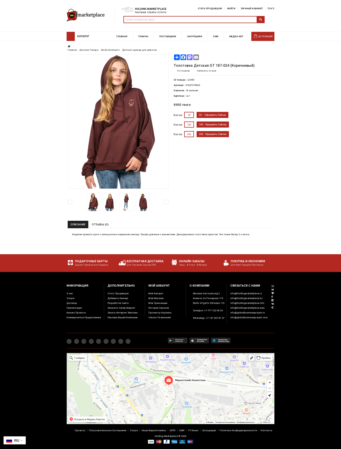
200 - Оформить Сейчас (213, 134)
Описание (78, 224)
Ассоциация (209, 430)
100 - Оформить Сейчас (213, 124)
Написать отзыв (206, 70)
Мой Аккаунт (156, 293)
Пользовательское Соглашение (107, 430)
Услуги (70, 298)
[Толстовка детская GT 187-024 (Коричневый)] (93, 202)
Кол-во (178, 115)
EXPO (173, 430)
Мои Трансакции (157, 303)
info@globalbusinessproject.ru (247, 312)
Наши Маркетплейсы (154, 430)
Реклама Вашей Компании (123, 317)
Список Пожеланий (159, 317)
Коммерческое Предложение (84, 317)
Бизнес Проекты (76, 312)
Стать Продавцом (118, 293)
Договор (72, 303)
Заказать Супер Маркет (122, 308)
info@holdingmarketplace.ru (246, 293)
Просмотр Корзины (160, 312)
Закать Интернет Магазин (123, 312)
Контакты (266, 430)
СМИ (182, 430)
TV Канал (193, 430)
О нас (70, 293)
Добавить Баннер (118, 298)
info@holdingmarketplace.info (247, 303)
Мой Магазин (156, 298)
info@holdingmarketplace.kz (246, 298)
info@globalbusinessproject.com (249, 317)
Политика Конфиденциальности (238, 430)
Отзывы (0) (100, 224)
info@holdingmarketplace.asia (247, 308)
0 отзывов (183, 70)
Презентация (74, 308)
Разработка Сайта (118, 303)
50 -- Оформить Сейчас (212, 114)
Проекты (80, 430)
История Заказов (158, 308)
